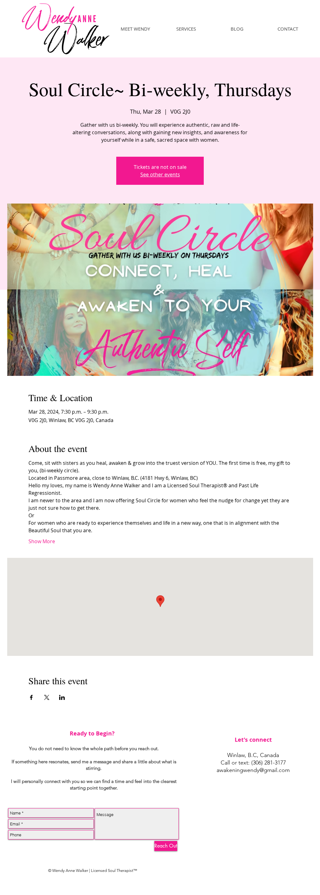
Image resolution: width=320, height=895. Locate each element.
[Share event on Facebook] (31, 697)
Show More (41, 541)
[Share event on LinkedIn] (62, 697)
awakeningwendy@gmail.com (253, 770)
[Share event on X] (47, 697)
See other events (160, 174)
